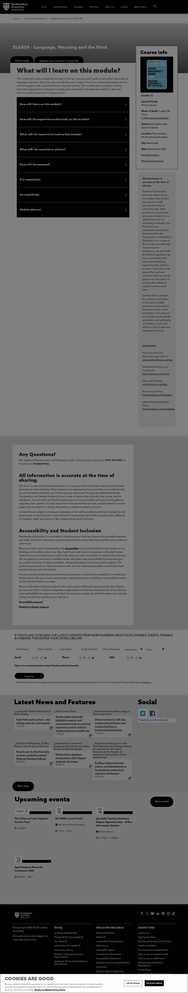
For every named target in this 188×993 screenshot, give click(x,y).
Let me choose (133, 983)
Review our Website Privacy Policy (50, 990)
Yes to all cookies (154, 983)
